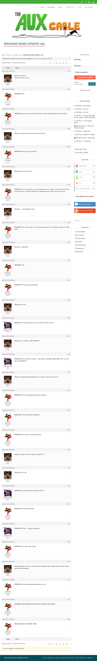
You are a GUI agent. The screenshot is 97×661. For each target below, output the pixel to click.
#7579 (68, 71)
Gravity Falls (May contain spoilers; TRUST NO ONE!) (84, 116)
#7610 (68, 372)
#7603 (68, 280)
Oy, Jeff (86, 109)
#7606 (68, 318)
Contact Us (70, 7)
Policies (90, 658)
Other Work (78, 242)
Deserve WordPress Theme (20, 658)
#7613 (68, 430)
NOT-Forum (89, 7)
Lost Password (78, 84)
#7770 (68, 579)
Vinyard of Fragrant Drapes (84, 127)
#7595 (68, 204)
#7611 (68, 390)
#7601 (68, 242)
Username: (77, 59)
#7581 (68, 89)
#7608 (68, 354)
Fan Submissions (80, 238)
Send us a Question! (85, 204)
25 (66, 63)
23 (60, 63)
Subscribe (51, 7)
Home (42, 7)
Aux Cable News (80, 232)
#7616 (68, 449)
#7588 (68, 147)
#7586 (68, 128)
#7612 (68, 410)
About (60, 7)
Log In (92, 84)
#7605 (68, 300)
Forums (8, 55)
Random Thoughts (89, 134)
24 (63, 63)
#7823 (68, 619)
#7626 (68, 542)
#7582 (68, 109)
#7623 (68, 524)
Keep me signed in (82, 72)
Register (76, 82)
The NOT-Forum (17, 55)
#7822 (68, 599)
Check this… (87, 131)
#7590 (68, 166)
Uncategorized (79, 248)
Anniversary (87, 105)
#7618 (68, 468)
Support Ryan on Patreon (86, 211)
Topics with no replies (81, 152)
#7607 (68, 336)
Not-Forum (83, 658)
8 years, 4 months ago (38, 58)
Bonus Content (79, 235)
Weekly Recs (79, 251)
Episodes (50, 658)
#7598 (68, 222)
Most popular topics (81, 149)
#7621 (68, 504)
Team (79, 7)
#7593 (68, 184)
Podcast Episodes (80, 245)
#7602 (68, 260)
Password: (77, 66)
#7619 (68, 486)
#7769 (68, 561)
